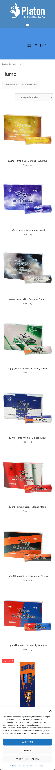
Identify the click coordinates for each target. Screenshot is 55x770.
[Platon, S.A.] (27, 10)
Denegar (27, 750)
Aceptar (27, 742)
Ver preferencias (27, 759)
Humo (11, 64)
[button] (50, 710)
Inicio (4, 64)
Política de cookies (17, 766)
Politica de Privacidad (34, 766)
